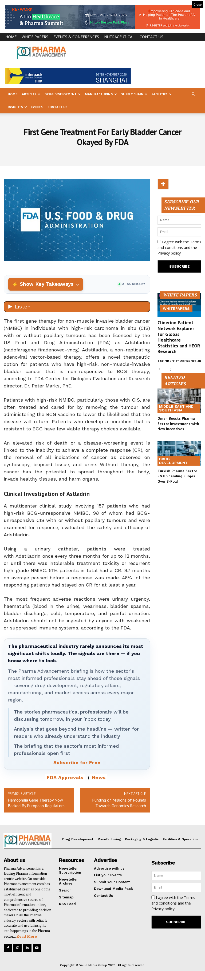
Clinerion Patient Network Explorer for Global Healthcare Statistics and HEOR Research (178, 336)
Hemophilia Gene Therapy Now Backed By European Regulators (36, 802)
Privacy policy (169, 253)
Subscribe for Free (77, 762)
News (99, 777)
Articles (29, 94)
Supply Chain (132, 94)
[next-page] (169, 369)
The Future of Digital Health (179, 361)
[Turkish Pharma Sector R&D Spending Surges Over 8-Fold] (179, 453)
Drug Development (61, 94)
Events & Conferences (76, 36)
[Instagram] (17, 948)
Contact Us (151, 36)
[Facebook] (8, 948)
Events (37, 107)
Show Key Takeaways (46, 284)
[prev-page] (160, 369)
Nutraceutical (119, 36)
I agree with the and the (179, 247)
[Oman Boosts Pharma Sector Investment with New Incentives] (179, 401)
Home (11, 36)
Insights (15, 107)
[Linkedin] (27, 948)
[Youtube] (37, 948)
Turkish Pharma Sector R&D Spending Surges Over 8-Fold (177, 476)
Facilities (160, 94)
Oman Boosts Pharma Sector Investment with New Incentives (178, 423)
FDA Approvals (65, 777)
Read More (27, 936)
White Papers (35, 36)
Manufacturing (99, 94)
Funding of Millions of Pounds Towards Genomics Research (119, 802)
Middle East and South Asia (176, 408)
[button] (193, 94)
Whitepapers (176, 308)
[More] (163, 184)
